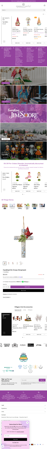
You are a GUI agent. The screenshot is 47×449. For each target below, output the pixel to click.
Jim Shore (6, 272)
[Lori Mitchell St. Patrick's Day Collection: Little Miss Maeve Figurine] (17, 176)
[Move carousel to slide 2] (23, 194)
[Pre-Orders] (4, 189)
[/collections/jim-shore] (23, 113)
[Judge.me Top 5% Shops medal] (41, 367)
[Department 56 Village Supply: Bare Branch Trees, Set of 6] (39, 318)
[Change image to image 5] (21, 263)
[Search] (44, 10)
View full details (6, 297)
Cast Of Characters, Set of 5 (17, 328)
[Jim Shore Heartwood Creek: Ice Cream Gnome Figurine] (39, 21)
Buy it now (23, 290)
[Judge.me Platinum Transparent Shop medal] (30, 367)
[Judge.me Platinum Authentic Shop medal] (25, 367)
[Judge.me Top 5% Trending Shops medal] (30, 371)
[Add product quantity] (8, 287)
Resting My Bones (28, 326)
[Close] (27, 422)
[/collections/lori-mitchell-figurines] (23, 151)
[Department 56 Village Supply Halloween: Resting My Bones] (28, 318)
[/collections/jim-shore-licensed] (23, 95)
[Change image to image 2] (9, 263)
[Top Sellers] (4, 41)
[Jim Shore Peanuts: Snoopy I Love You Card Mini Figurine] (28, 21)
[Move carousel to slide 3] (24, 194)
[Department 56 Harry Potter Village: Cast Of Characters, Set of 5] (17, 318)
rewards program (20, 431)
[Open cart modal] (44, 5)
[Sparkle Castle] (23, 5)
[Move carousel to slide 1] (22, 194)
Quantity (5, 284)
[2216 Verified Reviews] (23, 362)
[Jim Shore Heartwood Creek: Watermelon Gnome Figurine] (17, 21)
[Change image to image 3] (13, 263)
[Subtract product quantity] (4, 287)
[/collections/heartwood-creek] (23, 76)
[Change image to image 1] (4, 263)
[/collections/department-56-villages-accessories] (23, 132)
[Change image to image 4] (17, 263)
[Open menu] (2, 5)
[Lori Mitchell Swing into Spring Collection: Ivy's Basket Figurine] (28, 176)
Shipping (5, 294)
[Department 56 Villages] (4, 333)
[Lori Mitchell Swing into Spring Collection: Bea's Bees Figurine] (39, 176)
